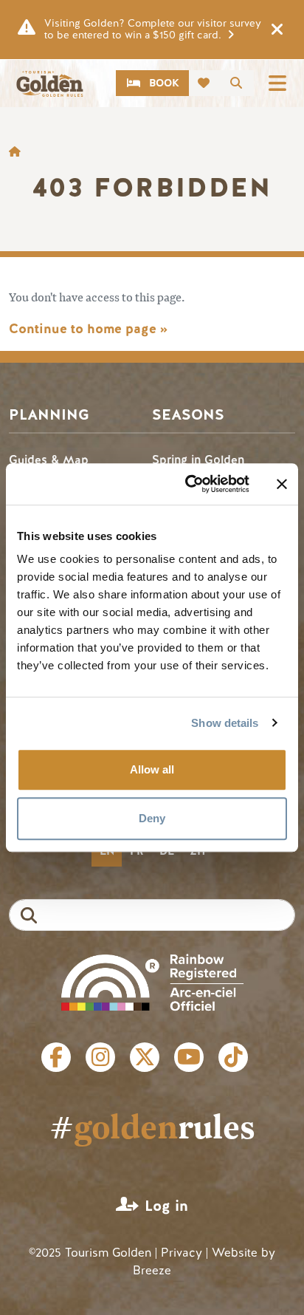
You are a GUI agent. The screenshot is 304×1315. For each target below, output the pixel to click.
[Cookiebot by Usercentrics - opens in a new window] (188, 483)
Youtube (189, 1057)
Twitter (144, 1057)
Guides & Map (49, 460)
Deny (152, 818)
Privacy (181, 1252)
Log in (166, 1206)
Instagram (100, 1057)
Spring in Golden (198, 460)
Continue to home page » (88, 329)
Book (164, 83)
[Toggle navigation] (277, 83)
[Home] (49, 83)
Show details (224, 723)
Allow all (152, 769)
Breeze (152, 1270)
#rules (152, 1126)
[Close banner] (282, 484)
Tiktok (233, 1057)
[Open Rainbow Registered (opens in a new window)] (152, 981)
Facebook (56, 1057)
